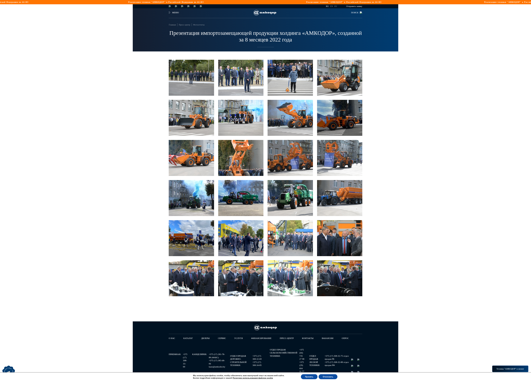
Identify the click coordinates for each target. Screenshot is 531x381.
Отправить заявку (354, 6)
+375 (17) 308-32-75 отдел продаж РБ (337, 357)
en (331, 6)
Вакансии (327, 338)
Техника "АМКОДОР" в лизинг (510, 369)
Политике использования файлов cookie (253, 378)
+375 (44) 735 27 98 (301, 354)
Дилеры (205, 338)
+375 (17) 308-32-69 (257, 357)
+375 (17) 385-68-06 (217, 362)
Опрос (345, 338)
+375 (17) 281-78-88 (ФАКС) (217, 356)
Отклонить (328, 377)
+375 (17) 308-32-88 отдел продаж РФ (337, 363)
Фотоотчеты (199, 25)
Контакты (307, 338)
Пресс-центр (184, 25)
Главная (172, 25)
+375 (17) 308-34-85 (257, 363)
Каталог (188, 338)
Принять (309, 377)
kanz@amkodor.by (217, 367)
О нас (172, 338)
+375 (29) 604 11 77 (301, 367)
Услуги (238, 338)
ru (327, 6)
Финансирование (261, 338)
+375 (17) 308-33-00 (185, 360)
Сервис (222, 338)
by (335, 6)
